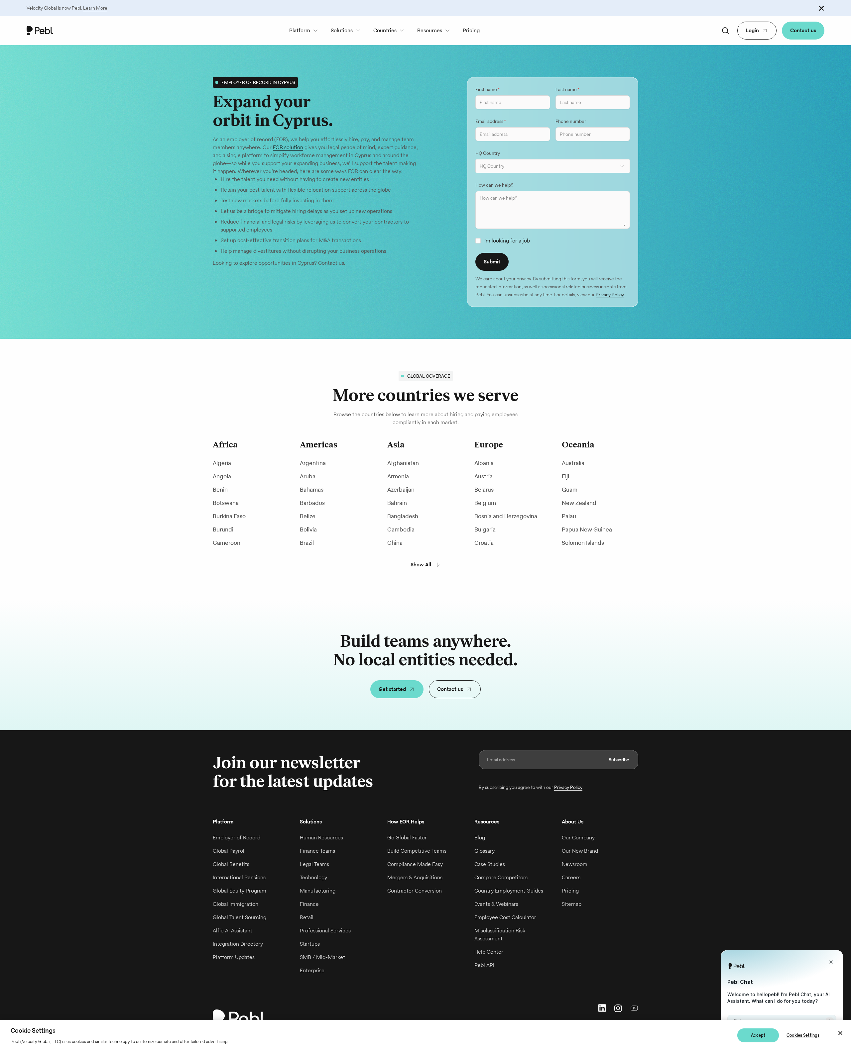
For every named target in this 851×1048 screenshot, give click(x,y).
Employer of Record (236, 837)
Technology (313, 877)
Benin (220, 489)
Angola (222, 476)
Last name (567, 89)
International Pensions (239, 877)
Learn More (95, 8)
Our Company (578, 837)
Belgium (485, 503)
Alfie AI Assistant (232, 930)
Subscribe (619, 759)
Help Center (488, 952)
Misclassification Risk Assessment (499, 934)
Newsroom (574, 864)
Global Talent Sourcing (239, 917)
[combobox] (552, 166)
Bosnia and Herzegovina (505, 516)
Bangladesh (402, 516)
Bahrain (397, 503)
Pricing (471, 30)
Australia (573, 463)
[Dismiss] (821, 8)
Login (752, 30)
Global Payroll (229, 851)
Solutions (342, 30)
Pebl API (484, 965)
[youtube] (634, 1008)
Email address (490, 121)
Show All (421, 564)
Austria (483, 476)
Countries (385, 30)
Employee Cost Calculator (505, 917)
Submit (492, 261)
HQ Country (487, 153)
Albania (484, 463)
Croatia (484, 542)
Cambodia (401, 529)
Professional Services (325, 930)
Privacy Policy (610, 294)
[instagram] (618, 1008)
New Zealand (579, 503)
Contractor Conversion (414, 891)
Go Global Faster (407, 837)
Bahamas (311, 489)
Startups (310, 944)
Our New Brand (580, 851)
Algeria (222, 463)
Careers (571, 877)
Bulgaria (485, 529)
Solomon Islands (583, 542)
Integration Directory (238, 944)
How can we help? (494, 185)
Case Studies (489, 864)
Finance (309, 904)
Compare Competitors (501, 877)
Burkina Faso (229, 516)
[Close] (840, 1033)
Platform (299, 30)
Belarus (484, 489)
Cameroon (226, 542)
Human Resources (321, 837)
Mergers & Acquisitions (414, 877)
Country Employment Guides (508, 891)
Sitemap (571, 904)
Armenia (398, 476)
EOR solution (288, 147)
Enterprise (312, 970)
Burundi (223, 529)
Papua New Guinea (587, 529)
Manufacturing (317, 891)
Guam (569, 489)
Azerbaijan (401, 489)
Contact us (803, 30)
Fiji (565, 476)
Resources (429, 30)
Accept (758, 1035)
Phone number (570, 121)
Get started (392, 689)
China (395, 542)
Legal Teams (314, 864)
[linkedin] (602, 1008)
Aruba (307, 476)
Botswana (226, 503)
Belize (307, 516)
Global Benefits (231, 864)
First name (487, 89)
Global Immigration (235, 904)
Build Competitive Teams (416, 851)
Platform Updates (234, 957)
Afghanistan (403, 463)
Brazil (307, 542)
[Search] (725, 30)
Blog (479, 837)
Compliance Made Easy (415, 864)
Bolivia (308, 529)
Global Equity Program (239, 891)
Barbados (312, 503)
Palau (569, 516)
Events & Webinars (496, 904)
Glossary (484, 851)
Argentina (313, 463)
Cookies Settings (803, 1035)
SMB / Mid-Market (322, 957)
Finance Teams (317, 851)
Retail (306, 917)
